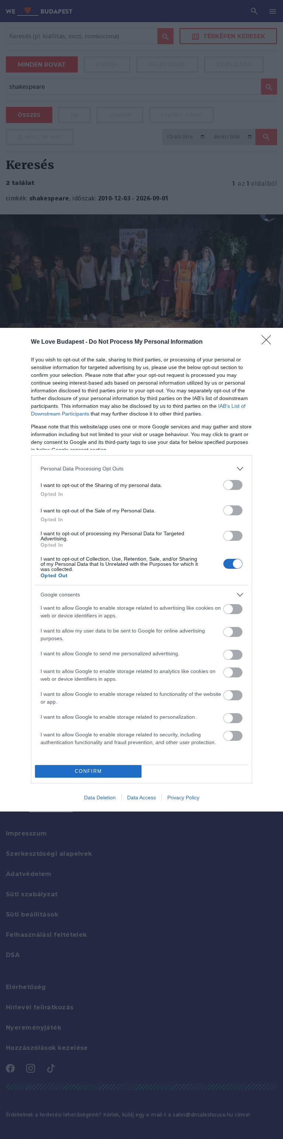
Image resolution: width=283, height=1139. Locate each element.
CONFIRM (88, 771)
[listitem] (141, 469)
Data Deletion (100, 797)
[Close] (269, 342)
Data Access (141, 797)
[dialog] (141, 570)
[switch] (232, 485)
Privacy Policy (183, 797)
